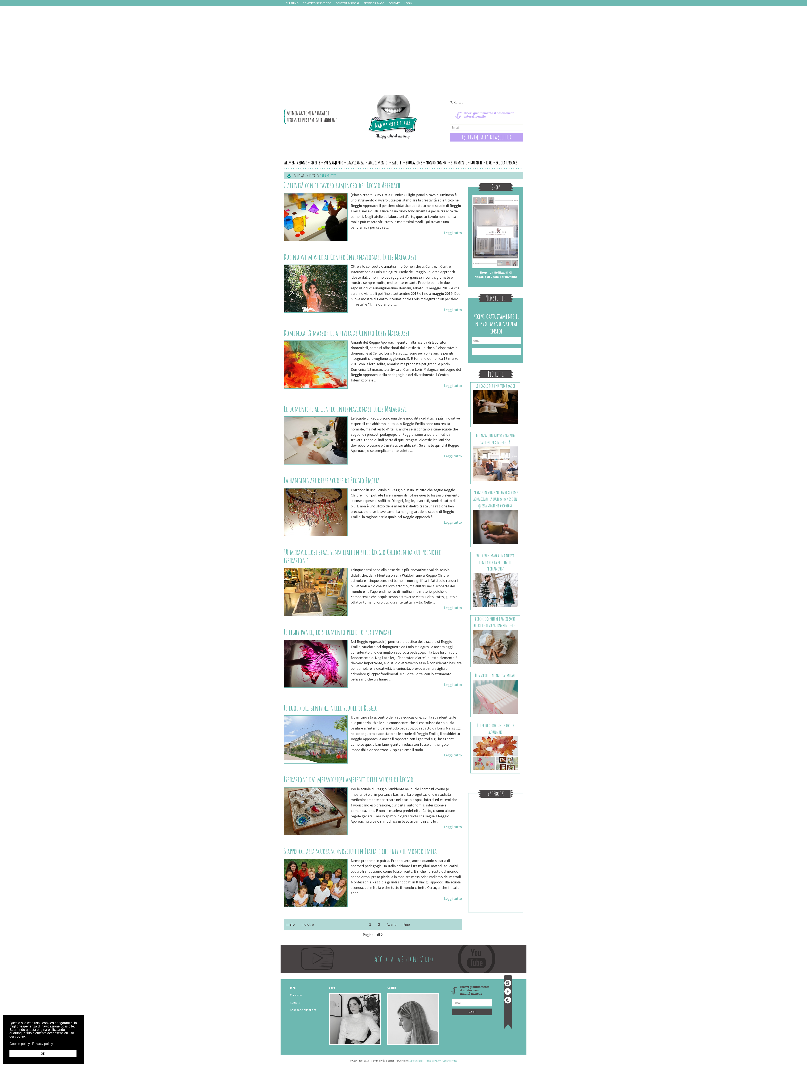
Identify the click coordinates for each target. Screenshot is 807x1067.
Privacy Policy (433, 1060)
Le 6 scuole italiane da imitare (495, 675)
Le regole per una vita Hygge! (495, 386)
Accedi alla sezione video (403, 958)
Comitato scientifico (317, 3)
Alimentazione (295, 162)
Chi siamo (292, 3)
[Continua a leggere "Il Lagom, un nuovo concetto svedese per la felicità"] (495, 463)
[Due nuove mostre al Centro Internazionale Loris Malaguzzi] (316, 289)
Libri (489, 162)
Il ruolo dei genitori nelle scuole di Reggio (331, 708)
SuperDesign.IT (416, 1060)
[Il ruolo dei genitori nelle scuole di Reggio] (316, 739)
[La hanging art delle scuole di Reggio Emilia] (316, 512)
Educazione (414, 162)
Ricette (315, 162)
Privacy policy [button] (42, 1044)
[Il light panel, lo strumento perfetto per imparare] (316, 664)
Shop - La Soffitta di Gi (495, 272)
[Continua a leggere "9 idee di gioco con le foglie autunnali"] (495, 753)
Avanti (392, 924)
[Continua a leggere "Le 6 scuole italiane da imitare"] (495, 696)
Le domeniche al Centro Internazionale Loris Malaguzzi (345, 409)
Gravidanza (356, 162)
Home (300, 175)
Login (408, 3)
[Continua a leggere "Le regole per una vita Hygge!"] (495, 407)
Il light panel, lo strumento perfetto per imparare (338, 632)
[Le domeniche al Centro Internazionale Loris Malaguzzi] (316, 440)
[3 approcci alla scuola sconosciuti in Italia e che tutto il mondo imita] (316, 883)
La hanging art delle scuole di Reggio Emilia (332, 480)
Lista (312, 175)
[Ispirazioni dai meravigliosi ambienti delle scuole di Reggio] (316, 811)
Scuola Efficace (506, 162)
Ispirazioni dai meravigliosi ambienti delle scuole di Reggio (348, 779)
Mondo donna (436, 162)
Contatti (394, 3)
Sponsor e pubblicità (303, 1010)
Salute (397, 162)
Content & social (347, 3)
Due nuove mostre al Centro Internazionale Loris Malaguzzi (350, 257)
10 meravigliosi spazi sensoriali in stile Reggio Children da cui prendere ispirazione (362, 556)
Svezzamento (333, 162)
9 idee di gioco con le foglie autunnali (495, 729)
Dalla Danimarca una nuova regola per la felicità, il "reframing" (495, 562)
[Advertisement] (403, 63)
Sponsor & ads (374, 3)
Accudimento (378, 162)
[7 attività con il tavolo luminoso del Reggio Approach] (316, 217)
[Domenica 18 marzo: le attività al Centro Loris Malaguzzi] (316, 364)
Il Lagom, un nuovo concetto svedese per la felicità (495, 439)
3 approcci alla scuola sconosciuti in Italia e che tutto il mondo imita (360, 851)
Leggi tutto (453, 232)
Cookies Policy (449, 1060)
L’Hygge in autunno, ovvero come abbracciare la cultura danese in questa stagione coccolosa (495, 499)
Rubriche (476, 162)
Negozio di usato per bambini (496, 276)
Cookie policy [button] (19, 1044)
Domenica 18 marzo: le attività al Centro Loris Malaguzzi (346, 333)
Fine (406, 924)
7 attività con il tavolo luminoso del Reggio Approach (342, 185)
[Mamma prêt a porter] (351, 117)
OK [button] (43, 1053)
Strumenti (459, 162)
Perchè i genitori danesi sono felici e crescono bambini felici (495, 622)
